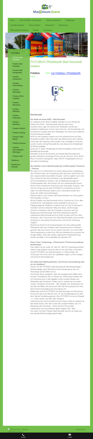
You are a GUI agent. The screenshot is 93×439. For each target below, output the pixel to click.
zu (52, 73)
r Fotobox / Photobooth (67, 73)
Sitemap (25, 429)
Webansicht (80, 429)
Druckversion (15, 429)
